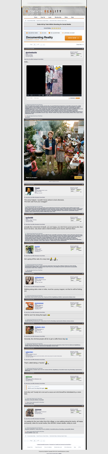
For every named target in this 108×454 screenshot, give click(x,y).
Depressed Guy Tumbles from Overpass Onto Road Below (60, 444)
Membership (58, 17)
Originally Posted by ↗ (34, 386)
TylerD (37, 188)
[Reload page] (26, 20)
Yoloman (38, 409)
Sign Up (43, 17)
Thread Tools (79, 44)
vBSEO (60, 453)
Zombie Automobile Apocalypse (43, 444)
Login (49, 17)
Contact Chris (30, 447)
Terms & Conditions (48, 447)
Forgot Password (38, 447)
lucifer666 (29, 217)
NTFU (79, 447)
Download (75, 98)
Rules (66, 17)
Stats (72, 17)
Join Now (72, 38)
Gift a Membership (67, 447)
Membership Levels (58, 447)
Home (35, 17)
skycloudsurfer (31, 52)
